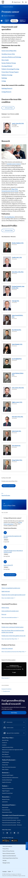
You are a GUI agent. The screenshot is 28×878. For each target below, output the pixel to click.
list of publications (10, 217)
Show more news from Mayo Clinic (9, 638)
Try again (14, 672)
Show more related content (8, 598)
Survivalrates (7, 21)
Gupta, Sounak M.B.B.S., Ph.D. (17, 316)
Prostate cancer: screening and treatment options (12, 627)
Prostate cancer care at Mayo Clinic (9, 481)
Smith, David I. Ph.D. (16, 431)
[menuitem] (7, 21)
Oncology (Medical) (7, 66)
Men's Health (5, 60)
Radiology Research (7, 88)
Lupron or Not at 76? (8, 565)
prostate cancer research (14, 164)
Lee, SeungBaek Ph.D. (17, 358)
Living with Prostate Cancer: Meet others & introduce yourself (13, 551)
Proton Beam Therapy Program (10, 72)
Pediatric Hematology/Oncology (10, 69)
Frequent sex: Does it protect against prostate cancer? (13, 594)
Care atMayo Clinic (22, 21)
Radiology (4, 78)
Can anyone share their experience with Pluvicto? (12, 536)
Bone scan (4, 614)
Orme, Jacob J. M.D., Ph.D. (18, 387)
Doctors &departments (14, 21)
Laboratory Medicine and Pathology (11, 57)
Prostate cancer (10, 11)
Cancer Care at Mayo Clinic (9, 50)
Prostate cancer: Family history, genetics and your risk (13, 635)
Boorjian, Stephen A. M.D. (18, 243)
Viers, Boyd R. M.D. (16, 445)
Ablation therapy (5, 607)
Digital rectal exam (6, 591)
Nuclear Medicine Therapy (9, 63)
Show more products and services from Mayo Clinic (13, 651)
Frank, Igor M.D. (15, 300)
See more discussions (10, 574)
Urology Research (6, 91)
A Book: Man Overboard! (7, 648)
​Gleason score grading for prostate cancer (11, 588)
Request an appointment (8, 485)
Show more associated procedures (9, 617)
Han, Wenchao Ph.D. (16, 329)
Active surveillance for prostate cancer (10, 611)
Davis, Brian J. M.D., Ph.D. (18, 272)
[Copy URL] (23, 669)
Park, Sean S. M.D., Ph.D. (17, 416)
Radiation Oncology (7, 75)
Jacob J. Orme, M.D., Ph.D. (18, 123)
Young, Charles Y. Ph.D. (17, 460)
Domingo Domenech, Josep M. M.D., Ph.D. (18, 287)
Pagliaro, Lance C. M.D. (17, 402)
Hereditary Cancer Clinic (8, 54)
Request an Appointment (9, 15)
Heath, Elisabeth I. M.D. (17, 344)
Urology (4, 81)
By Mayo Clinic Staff (6, 477)
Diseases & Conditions (8, 6)
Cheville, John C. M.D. (17, 257)
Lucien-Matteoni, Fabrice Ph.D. (17, 374)
